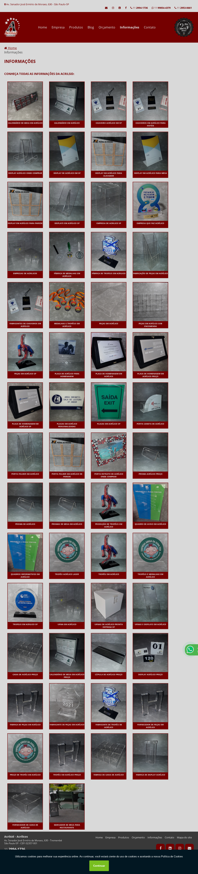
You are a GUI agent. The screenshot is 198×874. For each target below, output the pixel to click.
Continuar (99, 865)
